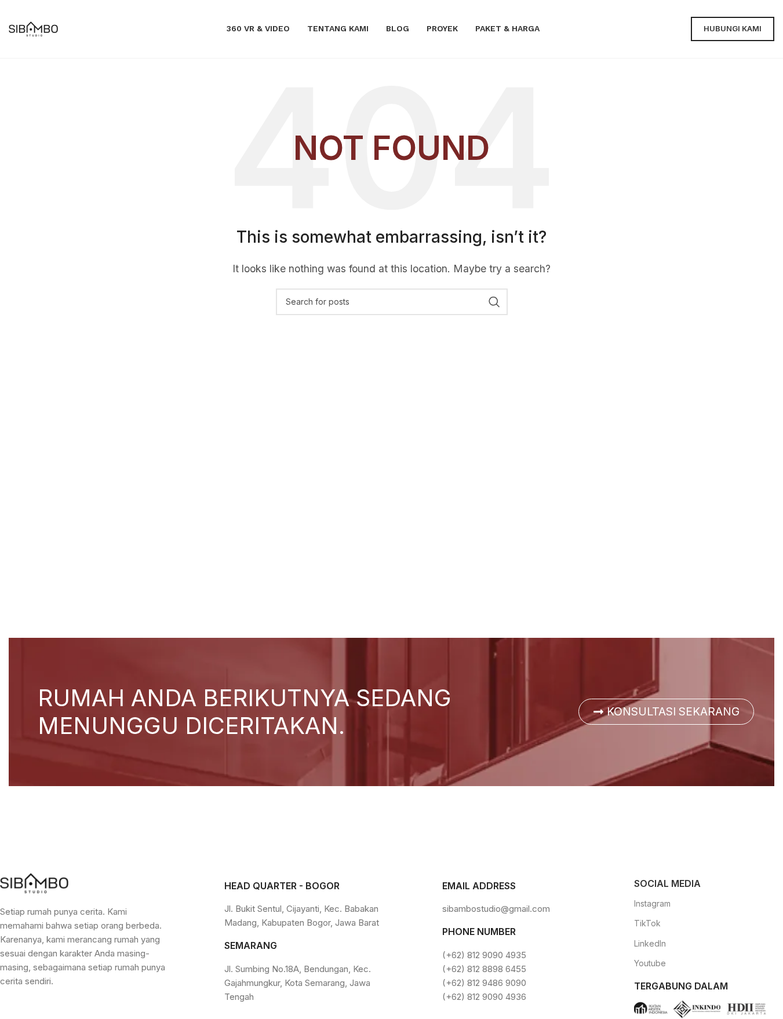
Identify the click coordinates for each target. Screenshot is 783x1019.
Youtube (650, 963)
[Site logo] (33, 28)
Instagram (652, 903)
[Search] (494, 301)
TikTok (647, 923)
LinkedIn (650, 943)
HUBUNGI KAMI (733, 28)
